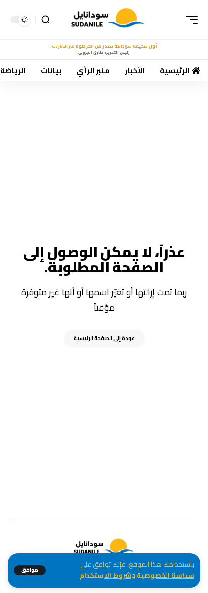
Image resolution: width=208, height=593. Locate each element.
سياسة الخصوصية (165, 575)
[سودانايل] (109, 19)
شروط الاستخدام (105, 575)
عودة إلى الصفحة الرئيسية (104, 338)
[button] (30, 570)
